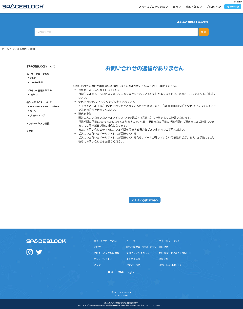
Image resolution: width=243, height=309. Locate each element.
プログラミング (37, 115)
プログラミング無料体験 (106, 253)
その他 (29, 131)
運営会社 (163, 259)
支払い (33, 77)
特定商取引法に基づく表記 (173, 253)
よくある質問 (19, 49)
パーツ (33, 111)
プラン (97, 264)
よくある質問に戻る (144, 200)
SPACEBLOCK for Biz (170, 264)
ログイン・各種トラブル (39, 90)
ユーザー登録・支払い (37, 73)
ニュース (130, 241)
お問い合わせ (133, 264)
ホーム (5, 49)
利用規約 (163, 247)
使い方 (97, 247)
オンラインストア (103, 259)
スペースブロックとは (105, 241)
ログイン (215, 7)
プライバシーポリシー (170, 241)
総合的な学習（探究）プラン (141, 247)
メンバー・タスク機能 (37, 123)
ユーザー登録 (36, 82)
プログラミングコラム (137, 253)
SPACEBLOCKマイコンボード (44, 106)
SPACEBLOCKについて (40, 66)
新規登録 (234, 6)
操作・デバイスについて (39, 102)
